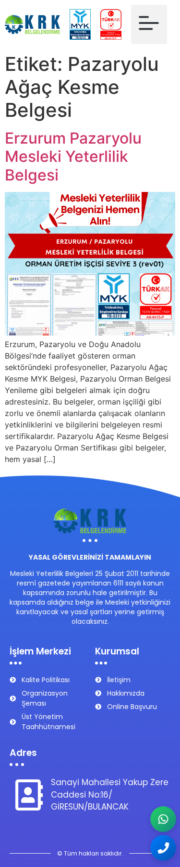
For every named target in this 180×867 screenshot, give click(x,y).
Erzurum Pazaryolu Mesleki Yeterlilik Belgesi (73, 156)
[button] (149, 24)
